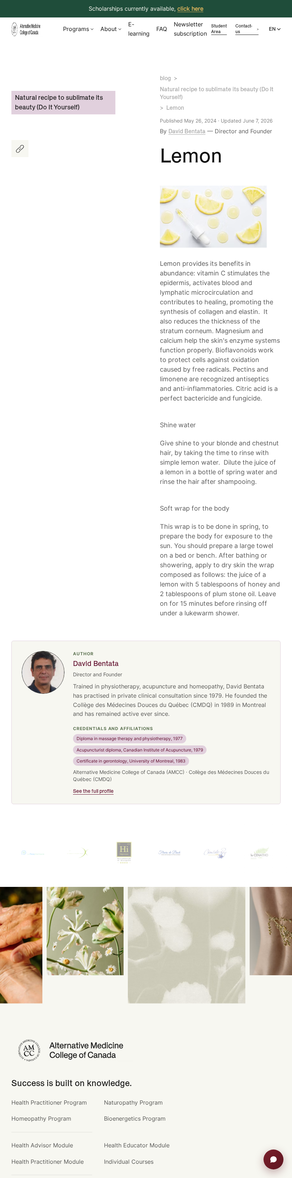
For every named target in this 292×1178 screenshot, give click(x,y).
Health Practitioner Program (49, 1102)
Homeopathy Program (41, 1118)
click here (190, 8)
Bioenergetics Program (135, 1118)
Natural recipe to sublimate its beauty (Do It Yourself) (216, 93)
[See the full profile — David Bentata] (43, 672)
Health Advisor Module (42, 1145)
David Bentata (186, 131)
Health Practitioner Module (47, 1161)
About (108, 28)
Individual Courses (128, 1161)
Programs (76, 28)
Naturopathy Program (133, 1102)
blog (165, 78)
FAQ (161, 28)
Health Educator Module (137, 1145)
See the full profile (93, 791)
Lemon (175, 108)
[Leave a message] (273, 1159)
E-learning (139, 29)
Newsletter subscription (190, 29)
